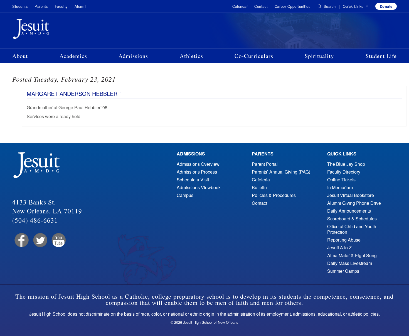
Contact (261, 6)
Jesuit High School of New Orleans (51, 30)
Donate (386, 6)
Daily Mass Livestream (349, 263)
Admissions (133, 56)
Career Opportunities (293, 6)
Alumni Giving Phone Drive (354, 203)
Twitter (39, 240)
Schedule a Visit (193, 179)
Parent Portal (265, 164)
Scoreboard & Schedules (352, 218)
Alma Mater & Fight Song (352, 255)
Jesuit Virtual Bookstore (350, 195)
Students (20, 6)
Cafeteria (261, 179)
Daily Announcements (349, 211)
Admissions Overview (198, 164)
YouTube (58, 240)
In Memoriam (340, 187)
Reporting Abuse (344, 240)
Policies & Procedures (274, 195)
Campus (185, 195)
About (20, 56)
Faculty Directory (343, 172)
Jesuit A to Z (339, 247)
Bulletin (259, 187)
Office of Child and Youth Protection (351, 229)
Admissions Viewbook (199, 187)
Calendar (240, 6)
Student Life (381, 56)
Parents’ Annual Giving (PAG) (281, 172)
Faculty (61, 6)
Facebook (21, 240)
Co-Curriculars (254, 56)
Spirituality (319, 56)
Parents (41, 6)
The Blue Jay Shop (346, 164)
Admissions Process (197, 172)
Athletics (191, 56)
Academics (73, 56)
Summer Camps (343, 271)
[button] (356, 6)
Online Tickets (341, 179)
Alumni (81, 6)
